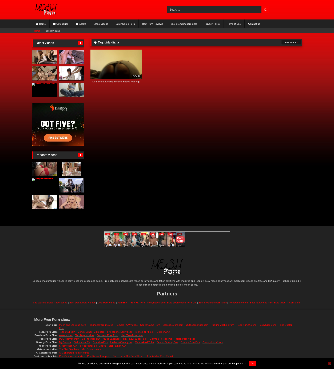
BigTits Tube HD (91, 338)
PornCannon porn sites (72, 356)
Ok (252, 363)
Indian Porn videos (185, 338)
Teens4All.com (67, 331)
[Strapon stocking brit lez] (71, 185)
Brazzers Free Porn (107, 335)
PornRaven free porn (98, 356)
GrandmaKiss (100, 342)
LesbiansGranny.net (121, 342)
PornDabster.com (238, 302)
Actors (82, 23)
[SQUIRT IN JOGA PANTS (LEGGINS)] (71, 90)
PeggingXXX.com (246, 324)
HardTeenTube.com (132, 335)
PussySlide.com (267, 324)
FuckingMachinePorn (222, 324)
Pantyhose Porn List (185, 302)
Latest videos (101, 23)
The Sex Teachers (69, 349)
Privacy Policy (212, 23)
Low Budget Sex (138, 338)
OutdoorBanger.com (197, 324)
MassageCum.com (173, 324)
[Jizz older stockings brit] (44, 57)
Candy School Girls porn (91, 331)
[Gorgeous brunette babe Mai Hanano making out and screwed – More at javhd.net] (44, 73)
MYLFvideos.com (91, 349)
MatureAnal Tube (144, 342)
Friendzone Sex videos (119, 331)
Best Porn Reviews (152, 23)
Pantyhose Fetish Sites (159, 302)
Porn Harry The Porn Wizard (128, 356)
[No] (329, 363)
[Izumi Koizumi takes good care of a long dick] (44, 202)
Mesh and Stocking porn (72, 324)
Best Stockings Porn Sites (212, 302)
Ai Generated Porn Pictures (74, 352)
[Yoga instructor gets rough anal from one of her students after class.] (71, 57)
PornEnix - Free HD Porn (131, 302)
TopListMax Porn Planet (160, 356)
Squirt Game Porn (150, 324)
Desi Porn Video (106, 302)
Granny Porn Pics (190, 342)
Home (42, 23)
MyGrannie (65, 342)
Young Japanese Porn (114, 338)
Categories (62, 23)
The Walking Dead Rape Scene (50, 302)
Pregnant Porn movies (101, 324)
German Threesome (161, 338)
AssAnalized (66, 335)
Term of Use (234, 23)
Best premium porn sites (183, 23)
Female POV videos (127, 324)
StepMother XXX (68, 345)
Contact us (254, 23)
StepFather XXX (117, 345)
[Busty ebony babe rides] (44, 90)
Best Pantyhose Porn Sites (264, 302)
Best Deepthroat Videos (82, 302)
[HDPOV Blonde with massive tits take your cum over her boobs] (71, 202)
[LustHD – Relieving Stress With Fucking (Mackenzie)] (71, 73)
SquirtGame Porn (125, 23)
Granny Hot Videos (212, 342)
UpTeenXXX (163, 331)
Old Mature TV (82, 342)
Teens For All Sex (144, 331)
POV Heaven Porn (69, 338)
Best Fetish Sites (290, 302)
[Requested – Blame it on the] (44, 185)
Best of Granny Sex (167, 342)
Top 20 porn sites (84, 335)
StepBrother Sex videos (93, 345)
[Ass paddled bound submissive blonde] (44, 169)
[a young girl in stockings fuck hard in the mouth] (71, 169)
